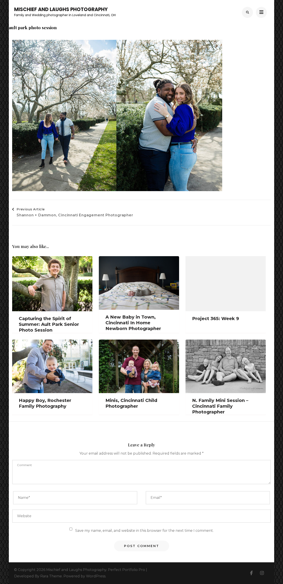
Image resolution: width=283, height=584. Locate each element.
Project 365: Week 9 (215, 318)
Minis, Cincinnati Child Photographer (131, 403)
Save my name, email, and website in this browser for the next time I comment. (144, 530)
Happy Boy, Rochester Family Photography (45, 403)
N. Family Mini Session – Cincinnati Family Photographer (220, 406)
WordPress (95, 576)
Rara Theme (51, 576)
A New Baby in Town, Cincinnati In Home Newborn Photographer (133, 322)
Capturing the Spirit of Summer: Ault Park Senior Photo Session (49, 324)
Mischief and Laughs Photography (61, 9)
